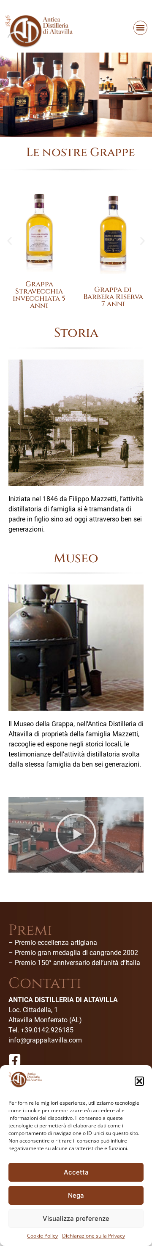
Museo (76, 558)
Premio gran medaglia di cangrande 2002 (76, 953)
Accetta (76, 1172)
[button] (139, 1081)
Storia (76, 332)
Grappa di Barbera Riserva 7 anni (113, 297)
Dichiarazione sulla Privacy (93, 1235)
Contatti (44, 983)
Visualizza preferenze (76, 1218)
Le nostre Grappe (80, 152)
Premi (30, 930)
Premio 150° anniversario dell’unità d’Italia (77, 963)
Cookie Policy (42, 1235)
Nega (76, 1195)
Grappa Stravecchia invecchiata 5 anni (39, 294)
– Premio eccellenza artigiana (52, 943)
